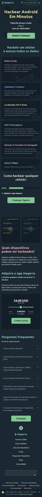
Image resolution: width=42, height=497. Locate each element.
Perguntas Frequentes (21, 457)
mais (35, 476)
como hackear (21, 444)
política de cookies (34, 486)
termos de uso (22, 486)
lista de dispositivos (21, 449)
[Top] (21, 429)
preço (21, 453)
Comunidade (21, 465)
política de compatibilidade (28, 483)
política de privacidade (12, 483)
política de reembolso (8, 486)
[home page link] (8, 2)
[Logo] (21, 435)
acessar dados (21, 440)
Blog (21, 461)
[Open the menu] (39, 2)
